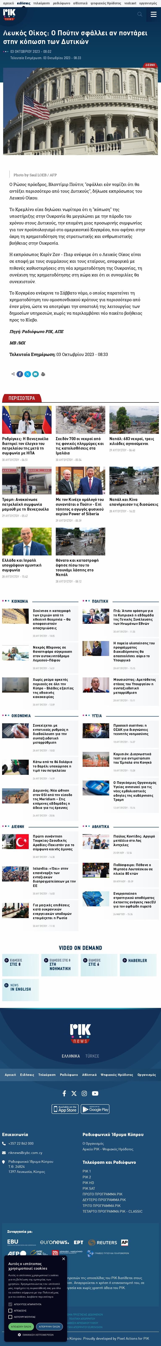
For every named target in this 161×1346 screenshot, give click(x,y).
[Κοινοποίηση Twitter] (27, 374)
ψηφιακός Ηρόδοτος (106, 3)
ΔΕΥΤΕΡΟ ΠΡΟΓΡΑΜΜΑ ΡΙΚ (104, 1200)
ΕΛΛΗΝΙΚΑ (71, 1056)
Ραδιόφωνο (69, 1075)
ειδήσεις (23, 3)
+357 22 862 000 (21, 1144)
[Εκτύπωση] (42, 374)
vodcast (130, 3)
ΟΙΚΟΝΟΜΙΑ (21, 716)
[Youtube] (95, 1094)
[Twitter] (74, 1094)
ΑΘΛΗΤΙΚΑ (100, 827)
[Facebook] (65, 1094)
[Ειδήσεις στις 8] (20, 964)
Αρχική (10, 1075)
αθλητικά (80, 3)
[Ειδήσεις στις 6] (99, 964)
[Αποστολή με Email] (35, 374)
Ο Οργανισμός (93, 1144)
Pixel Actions (127, 1339)
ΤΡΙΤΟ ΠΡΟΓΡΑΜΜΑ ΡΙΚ (102, 1206)
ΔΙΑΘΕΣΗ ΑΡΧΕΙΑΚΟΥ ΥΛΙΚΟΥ (82, 1323)
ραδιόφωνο (61, 3)
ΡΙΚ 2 (87, 1177)
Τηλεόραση (47, 1075)
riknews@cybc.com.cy (25, 1153)
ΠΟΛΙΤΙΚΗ (100, 602)
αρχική (8, 3)
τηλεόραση (41, 3)
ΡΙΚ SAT (89, 1189)
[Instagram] (84, 1094)
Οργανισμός (147, 1075)
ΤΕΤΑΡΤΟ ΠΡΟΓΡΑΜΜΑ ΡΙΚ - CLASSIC (113, 1211)
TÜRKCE (92, 1056)
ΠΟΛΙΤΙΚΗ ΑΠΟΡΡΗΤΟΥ (82, 1319)
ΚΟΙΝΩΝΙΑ (20, 602)
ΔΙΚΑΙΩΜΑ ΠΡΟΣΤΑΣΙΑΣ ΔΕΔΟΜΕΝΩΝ (82, 1315)
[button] (10, 1304)
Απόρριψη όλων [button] (49, 1326)
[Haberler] (138, 964)
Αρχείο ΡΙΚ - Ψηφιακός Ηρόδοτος (108, 1149)
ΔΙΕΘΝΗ (150, 66)
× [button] (63, 1259)
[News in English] (20, 989)
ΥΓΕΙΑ (97, 716)
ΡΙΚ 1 (87, 1171)
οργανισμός (148, 3)
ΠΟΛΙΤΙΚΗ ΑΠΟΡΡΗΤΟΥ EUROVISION (82, 1327)
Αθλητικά (89, 1075)
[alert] (35, 1298)
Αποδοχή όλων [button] (21, 1326)
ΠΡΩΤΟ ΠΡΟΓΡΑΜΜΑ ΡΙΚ (102, 1194)
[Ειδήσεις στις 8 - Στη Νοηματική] (59, 964)
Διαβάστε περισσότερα (40, 1296)
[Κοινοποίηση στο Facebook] (20, 374)
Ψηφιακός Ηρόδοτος (117, 1075)
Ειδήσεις (27, 1075)
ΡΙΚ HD (88, 1183)
